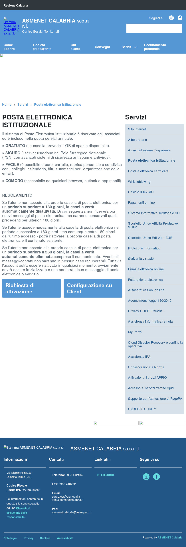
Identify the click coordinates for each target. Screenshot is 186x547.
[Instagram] (171, 17)
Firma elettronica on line (146, 269)
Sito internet (137, 129)
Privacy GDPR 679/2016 (146, 310)
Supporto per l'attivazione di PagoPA (155, 398)
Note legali (10, 538)
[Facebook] (180, 17)
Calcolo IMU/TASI (141, 191)
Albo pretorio (137, 139)
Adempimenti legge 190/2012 (149, 300)
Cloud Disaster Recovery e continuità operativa (155, 344)
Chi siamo (75, 46)
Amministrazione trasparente (149, 150)
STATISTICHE (106, 475)
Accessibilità (65, 538)
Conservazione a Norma (146, 367)
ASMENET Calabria (170, 537)
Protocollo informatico (144, 248)
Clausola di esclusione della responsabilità (18, 512)
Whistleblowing (139, 181)
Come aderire (9, 46)
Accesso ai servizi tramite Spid (151, 387)
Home (6, 104)
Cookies (45, 538)
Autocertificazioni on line (146, 289)
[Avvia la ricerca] (177, 28)
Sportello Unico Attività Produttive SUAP (153, 225)
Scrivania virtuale (141, 258)
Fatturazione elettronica (145, 279)
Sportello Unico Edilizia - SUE (150, 237)
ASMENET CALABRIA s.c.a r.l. (55, 25)
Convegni (102, 46)
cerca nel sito (137, 28)
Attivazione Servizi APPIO (147, 377)
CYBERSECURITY (142, 408)
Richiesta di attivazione (20, 288)
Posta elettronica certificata (148, 170)
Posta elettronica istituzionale (57, 104)
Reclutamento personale (155, 46)
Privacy (28, 538)
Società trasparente (42, 46)
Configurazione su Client (89, 288)
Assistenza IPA (139, 356)
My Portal (135, 331)
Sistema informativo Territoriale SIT (154, 212)
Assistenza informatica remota (150, 321)
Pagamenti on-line (141, 202)
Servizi (127, 46)
